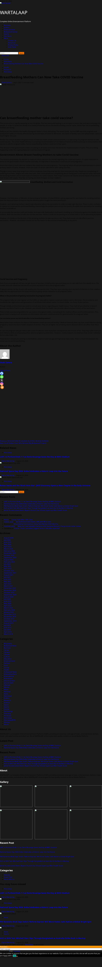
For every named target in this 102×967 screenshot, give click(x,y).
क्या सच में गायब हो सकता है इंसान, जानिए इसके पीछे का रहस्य (33, 522)
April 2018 (7, 632)
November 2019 (10, 616)
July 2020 (7, 599)
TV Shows (7, 716)
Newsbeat (8, 696)
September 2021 (10, 573)
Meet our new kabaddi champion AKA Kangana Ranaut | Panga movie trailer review (49, 526)
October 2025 (9, 555)
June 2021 (7, 579)
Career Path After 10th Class (22, 520)
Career (6, 650)
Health (6, 67)
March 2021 (8, 586)
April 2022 (7, 568)
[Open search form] (0, 51)
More (6, 38)
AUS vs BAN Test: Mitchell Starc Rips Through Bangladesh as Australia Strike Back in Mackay (38, 508)
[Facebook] (1, 373)
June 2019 (7, 627)
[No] (17, 956)
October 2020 (9, 592)
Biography (8, 643)
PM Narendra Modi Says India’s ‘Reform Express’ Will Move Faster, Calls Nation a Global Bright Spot (41, 506)
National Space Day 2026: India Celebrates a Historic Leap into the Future (34, 471)
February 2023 (9, 562)
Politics (6, 698)
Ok (14, 956)
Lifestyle (7, 685)
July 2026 (7, 540)
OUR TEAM (12, 47)
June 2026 (7, 542)
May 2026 (7, 544)
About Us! (11, 43)
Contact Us (12, 40)
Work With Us (9, 879)
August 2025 (8, 560)
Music (6, 689)
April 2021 (7, 584)
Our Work (7, 36)
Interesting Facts (10, 674)
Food (6, 665)
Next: (23, 443)
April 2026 (7, 546)
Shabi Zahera (7, 82)
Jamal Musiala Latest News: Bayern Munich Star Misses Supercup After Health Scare (35, 510)
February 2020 (9, 610)
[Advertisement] (51, 100)
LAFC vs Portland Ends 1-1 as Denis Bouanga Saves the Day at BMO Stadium (35, 457)
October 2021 (9, 571)
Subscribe (5, 55)
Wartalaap (8, 72)
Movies (6, 687)
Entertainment (9, 30)
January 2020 (9, 612)
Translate (16, 951)
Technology (8, 711)
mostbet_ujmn (9, 526)
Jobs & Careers (9, 681)
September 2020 (10, 595)
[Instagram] (1, 384)
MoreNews (29, 945)
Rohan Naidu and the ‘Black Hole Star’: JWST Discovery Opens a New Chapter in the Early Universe (45, 485)
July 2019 (7, 625)
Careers (7, 652)
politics (6, 27)
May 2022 (7, 566)
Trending (7, 713)
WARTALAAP (13, 12)
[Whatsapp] (1, 377)
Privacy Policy (13, 45)
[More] (2, 387)
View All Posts (5, 370)
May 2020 (7, 603)
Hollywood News (10, 672)
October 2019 (9, 619)
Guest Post (8, 877)
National (7, 692)
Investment (8, 678)
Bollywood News (10, 646)
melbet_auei (8, 522)
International (9, 676)
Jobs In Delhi (8, 683)
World (6, 724)
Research (7, 69)
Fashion (7, 663)
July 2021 (7, 577)
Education (8, 659)
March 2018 (8, 634)
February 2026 (9, 551)
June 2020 (7, 601)
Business (7, 25)
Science (7, 702)
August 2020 (8, 597)
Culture (7, 657)
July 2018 (7, 630)
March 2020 (8, 608)
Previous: (24, 441)
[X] (1, 380)
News (6, 694)
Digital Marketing (8, 461)
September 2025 (10, 557)
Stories (6, 709)
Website (7, 875)
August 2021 (8, 575)
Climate (7, 654)
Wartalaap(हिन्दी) (10, 720)
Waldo (6, 520)
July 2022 (7, 564)
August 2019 (8, 623)
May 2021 (7, 581)
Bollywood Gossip (10, 32)
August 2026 (8, 538)
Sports (6, 34)
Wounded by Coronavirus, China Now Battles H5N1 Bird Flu (36, 524)
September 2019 (10, 621)
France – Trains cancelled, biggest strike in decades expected (36, 528)
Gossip (6, 667)
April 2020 (7, 606)
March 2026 (8, 549)
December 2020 (10, 588)
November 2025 (10, 553)
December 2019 (10, 614)
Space (6, 705)
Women (7, 722)
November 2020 (10, 590)
